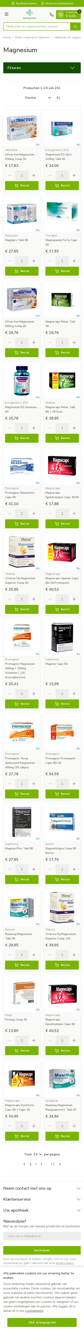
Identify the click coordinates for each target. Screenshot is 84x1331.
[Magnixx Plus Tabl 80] (21, 822)
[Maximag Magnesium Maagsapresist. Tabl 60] (62, 1078)
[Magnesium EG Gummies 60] (21, 380)
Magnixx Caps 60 (56, 664)
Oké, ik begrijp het (42, 1322)
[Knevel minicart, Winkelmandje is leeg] (60, 14)
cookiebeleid (34, 1311)
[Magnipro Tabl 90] (21, 213)
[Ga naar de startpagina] (29, 15)
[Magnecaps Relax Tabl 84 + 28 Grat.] (62, 380)
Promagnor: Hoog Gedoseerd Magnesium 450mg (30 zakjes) (20, 762)
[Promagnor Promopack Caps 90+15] (62, 732)
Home (7, 37)
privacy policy (64, 1263)
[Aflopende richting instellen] (58, 98)
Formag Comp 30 (16, 1020)
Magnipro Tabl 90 (16, 240)
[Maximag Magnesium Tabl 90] (21, 907)
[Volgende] (59, 1164)
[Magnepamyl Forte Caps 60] (62, 213)
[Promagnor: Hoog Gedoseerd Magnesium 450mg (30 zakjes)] (21, 732)
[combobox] (37, 26)
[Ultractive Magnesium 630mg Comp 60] (21, 299)
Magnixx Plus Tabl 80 (19, 848)
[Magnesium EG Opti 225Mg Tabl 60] (62, 128)
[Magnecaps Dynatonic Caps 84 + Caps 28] (21, 1078)
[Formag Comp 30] (21, 993)
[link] (25, 1164)
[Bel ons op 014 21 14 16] (52, 15)
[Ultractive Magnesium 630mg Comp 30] (21, 128)
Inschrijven (42, 1250)
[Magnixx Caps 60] (62, 637)
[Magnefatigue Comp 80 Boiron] (62, 822)
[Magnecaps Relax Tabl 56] (62, 299)
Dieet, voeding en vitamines (32, 37)
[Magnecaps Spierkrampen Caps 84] (62, 993)
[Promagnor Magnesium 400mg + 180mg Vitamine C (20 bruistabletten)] (21, 637)
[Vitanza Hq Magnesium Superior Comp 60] (21, 552)
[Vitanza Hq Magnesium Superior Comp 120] (62, 907)
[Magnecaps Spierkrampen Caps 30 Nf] (62, 466)
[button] (42, 67)
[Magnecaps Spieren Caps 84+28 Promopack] (62, 552)
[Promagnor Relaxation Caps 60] (21, 466)
